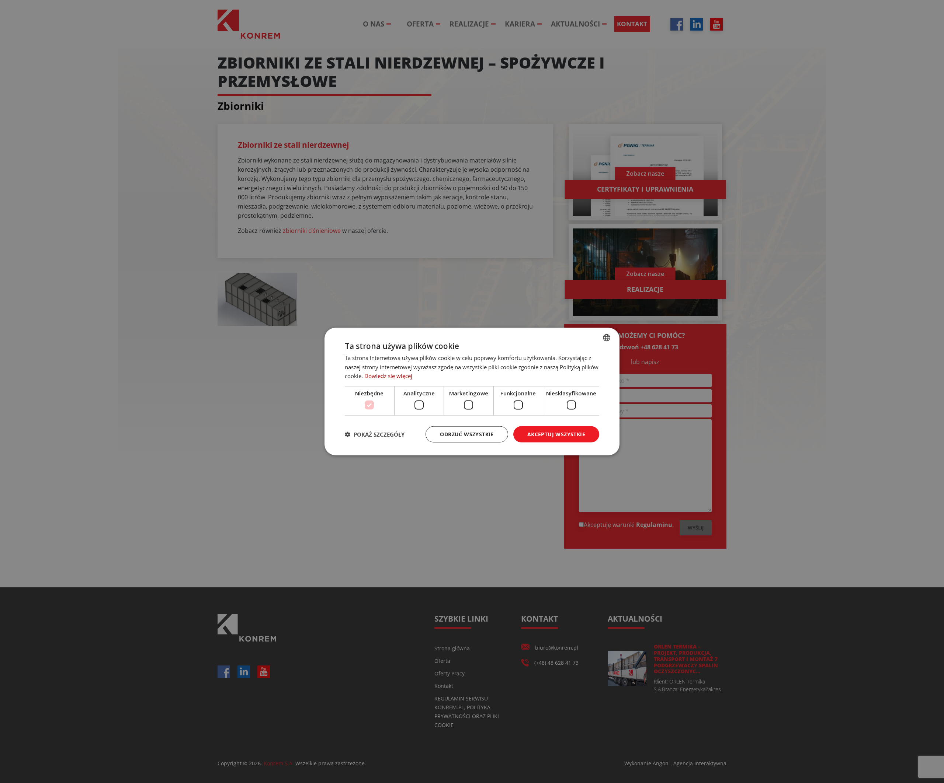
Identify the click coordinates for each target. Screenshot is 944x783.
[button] (375, 434)
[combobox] (606, 337)
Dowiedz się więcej (388, 376)
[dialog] (472, 391)
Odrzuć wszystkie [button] (466, 433)
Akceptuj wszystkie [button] (556, 433)
